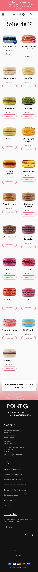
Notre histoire (10, 500)
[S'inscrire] (31, 527)
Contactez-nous (11, 495)
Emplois (7, 505)
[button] (3, 14)
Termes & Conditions (13, 475)
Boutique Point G (22, 567)
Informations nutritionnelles (16, 485)
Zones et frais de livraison (15, 490)
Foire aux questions (12, 469)
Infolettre (10, 514)
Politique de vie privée (13, 480)
